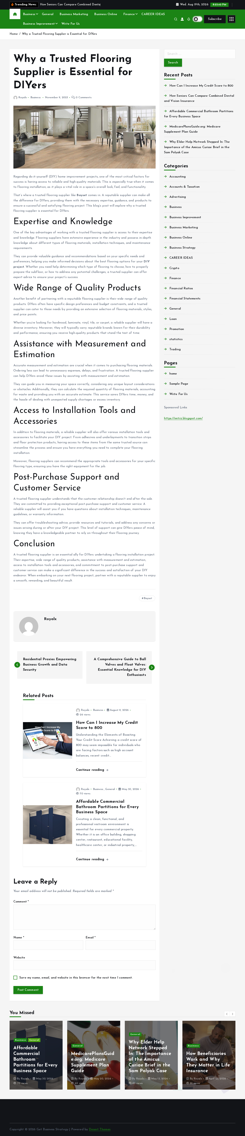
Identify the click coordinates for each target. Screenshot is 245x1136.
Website (19, 957)
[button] (227, 1014)
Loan (173, 319)
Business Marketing (74, 14)
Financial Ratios (181, 288)
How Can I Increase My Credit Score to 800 (201, 85)
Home (14, 34)
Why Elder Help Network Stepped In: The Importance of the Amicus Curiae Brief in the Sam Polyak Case (197, 147)
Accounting (177, 176)
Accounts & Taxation (184, 186)
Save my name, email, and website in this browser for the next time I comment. (75, 977)
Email (91, 937)
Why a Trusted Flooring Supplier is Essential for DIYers (59, 34)
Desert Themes (99, 1129)
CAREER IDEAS (153, 14)
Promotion (176, 329)
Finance (129, 14)
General (47, 14)
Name (18, 937)
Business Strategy (182, 247)
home (173, 373)
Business (29, 14)
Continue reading (90, 770)
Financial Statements (184, 298)
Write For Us (70, 23)
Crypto (174, 268)
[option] (36, 1055)
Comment (21, 901)
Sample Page (178, 383)
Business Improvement (39, 23)
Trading (175, 349)
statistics (176, 339)
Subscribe (215, 19)
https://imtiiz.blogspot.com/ (183, 418)
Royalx (22, 97)
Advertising (177, 197)
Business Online (105, 14)
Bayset (148, 598)
